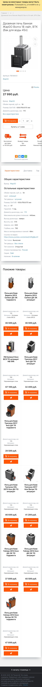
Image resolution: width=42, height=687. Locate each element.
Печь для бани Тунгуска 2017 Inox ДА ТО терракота (10, 424)
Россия (25, 250)
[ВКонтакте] (22, 156)
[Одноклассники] (16, 156)
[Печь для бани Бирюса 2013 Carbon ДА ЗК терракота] (11, 283)
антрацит (12, 196)
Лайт (12, 253)
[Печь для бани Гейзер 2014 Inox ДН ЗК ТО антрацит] (31, 538)
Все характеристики (11, 114)
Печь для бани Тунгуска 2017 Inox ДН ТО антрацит (30, 360)
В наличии (16, 256)
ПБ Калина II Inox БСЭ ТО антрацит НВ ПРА (11, 359)
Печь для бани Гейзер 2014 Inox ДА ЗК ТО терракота (11, 552)
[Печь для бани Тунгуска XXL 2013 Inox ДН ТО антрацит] (11, 474)
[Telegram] (19, 156)
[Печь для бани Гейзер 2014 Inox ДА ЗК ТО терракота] (11, 538)
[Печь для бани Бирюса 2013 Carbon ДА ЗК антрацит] (31, 283)
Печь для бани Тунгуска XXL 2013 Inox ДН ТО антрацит (11, 488)
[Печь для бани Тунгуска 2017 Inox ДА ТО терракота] (11, 411)
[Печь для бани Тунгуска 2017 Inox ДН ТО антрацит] (31, 347)
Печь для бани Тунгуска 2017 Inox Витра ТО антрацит (30, 488)
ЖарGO (6, 79)
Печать (36, 87)
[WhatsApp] (25, 156)
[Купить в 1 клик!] (11, 334)
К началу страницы (20, 670)
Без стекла (19, 243)
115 (25, 212)
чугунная (18, 199)
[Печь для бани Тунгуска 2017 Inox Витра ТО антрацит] (31, 474)
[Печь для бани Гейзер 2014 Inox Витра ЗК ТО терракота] (11, 602)
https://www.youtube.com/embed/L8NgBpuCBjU (22, 237)
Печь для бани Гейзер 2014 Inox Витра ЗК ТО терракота (11, 616)
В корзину (12, 328)
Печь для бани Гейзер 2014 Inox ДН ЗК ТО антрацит (31, 552)
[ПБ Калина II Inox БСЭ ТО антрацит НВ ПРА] (11, 347)
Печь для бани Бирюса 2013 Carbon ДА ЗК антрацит (30, 296)
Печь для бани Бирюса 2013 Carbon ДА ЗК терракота (10, 296)
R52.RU (25, 685)
